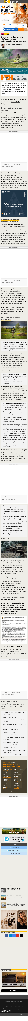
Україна (2, 34)
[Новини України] (11, 1)
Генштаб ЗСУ (15, 102)
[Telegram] (10, 935)
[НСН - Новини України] (14, 839)
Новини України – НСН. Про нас (14, 1003)
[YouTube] (17, 935)
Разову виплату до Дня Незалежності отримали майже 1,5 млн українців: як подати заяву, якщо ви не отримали (16, 904)
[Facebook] (6, 935)
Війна (8, 34)
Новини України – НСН (11, 100)
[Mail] (21, 935)
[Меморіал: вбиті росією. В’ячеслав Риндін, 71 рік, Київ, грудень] (3, 890)
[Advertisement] (14, 147)
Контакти (22, 1001)
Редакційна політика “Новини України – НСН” (14, 1006)
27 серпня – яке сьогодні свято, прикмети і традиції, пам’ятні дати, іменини (15, 897)
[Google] (14, 935)
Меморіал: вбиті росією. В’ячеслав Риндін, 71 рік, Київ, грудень (15, 889)
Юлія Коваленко (13, 44)
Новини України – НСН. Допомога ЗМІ (11, 1001)
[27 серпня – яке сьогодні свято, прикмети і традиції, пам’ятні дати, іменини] (3, 897)
